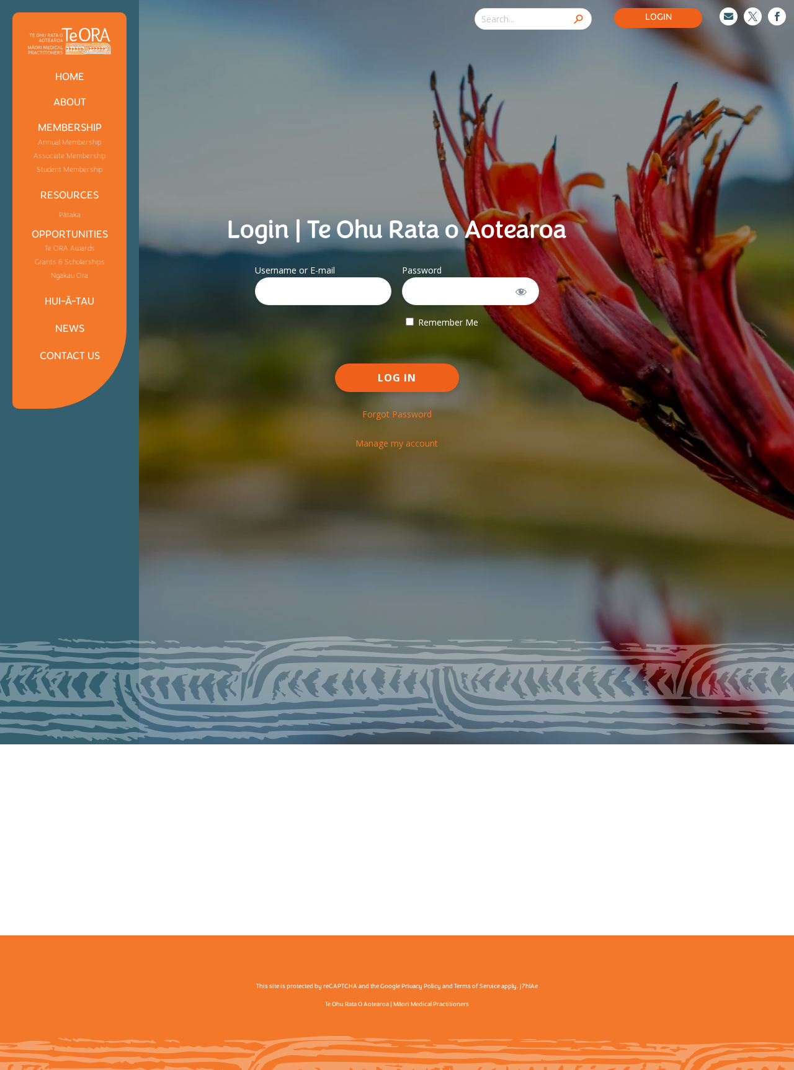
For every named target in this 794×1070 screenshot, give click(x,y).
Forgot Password (397, 414)
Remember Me (447, 322)
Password (422, 270)
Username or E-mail (295, 270)
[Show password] (521, 291)
